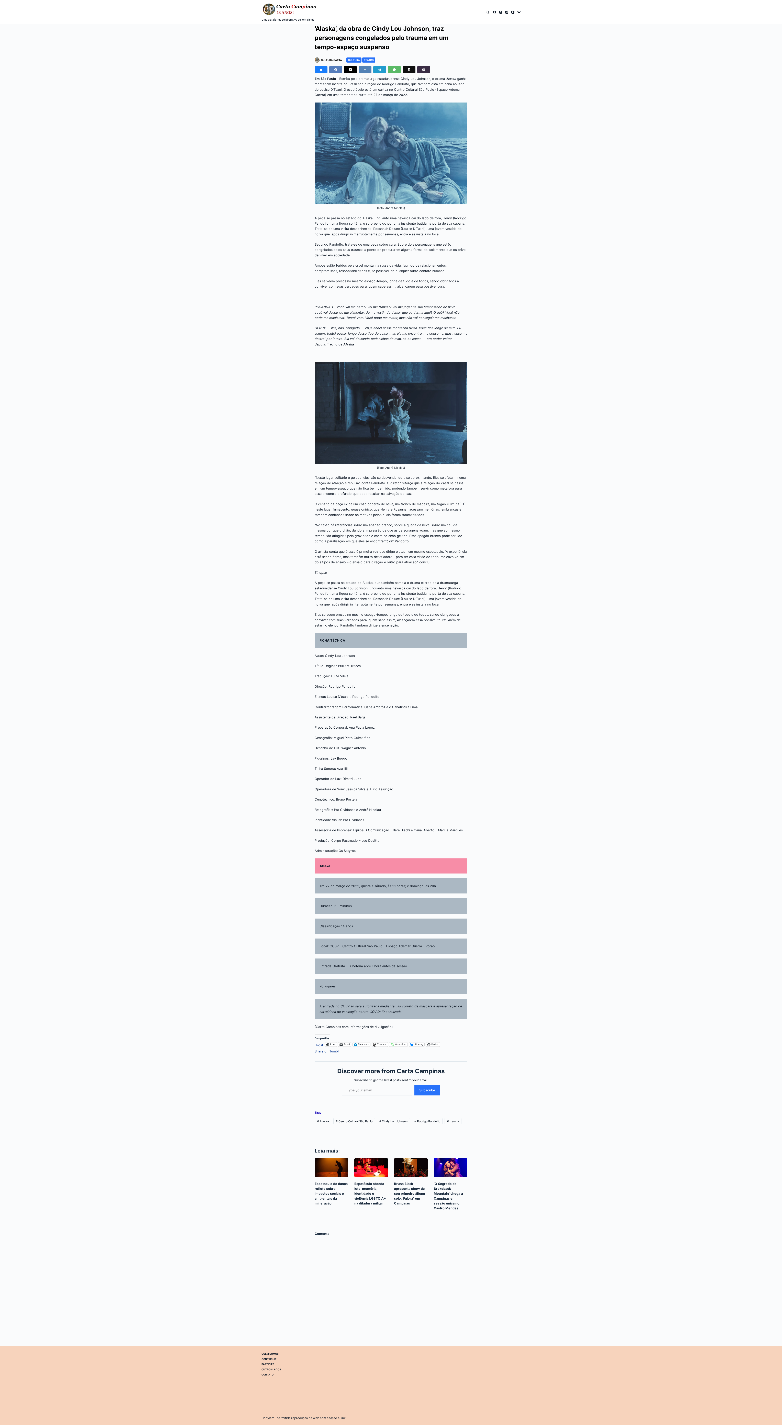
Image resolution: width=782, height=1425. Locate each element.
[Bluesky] (321, 69)
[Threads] (506, 12)
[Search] (487, 12)
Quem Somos (270, 1353)
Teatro (369, 60)
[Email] (423, 69)
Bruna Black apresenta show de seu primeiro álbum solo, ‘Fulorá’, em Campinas (409, 1193)
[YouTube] (512, 12)
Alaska (323, 1121)
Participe (267, 1364)
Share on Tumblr (327, 1050)
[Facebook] (494, 12)
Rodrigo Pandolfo (427, 1121)
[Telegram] (379, 69)
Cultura (354, 60)
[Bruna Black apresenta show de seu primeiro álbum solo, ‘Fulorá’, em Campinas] (411, 1167)
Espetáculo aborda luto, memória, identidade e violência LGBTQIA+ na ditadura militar (370, 1193)
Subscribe (427, 1090)
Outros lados (271, 1369)
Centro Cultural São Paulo (354, 1121)
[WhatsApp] (394, 69)
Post (319, 1044)
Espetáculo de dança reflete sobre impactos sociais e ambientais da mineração (331, 1193)
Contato (267, 1374)
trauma (453, 1121)
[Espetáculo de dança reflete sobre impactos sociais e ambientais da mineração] (331, 1167)
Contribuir (269, 1358)
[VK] (519, 12)
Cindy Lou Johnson (393, 1121)
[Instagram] (500, 12)
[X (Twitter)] (350, 69)
